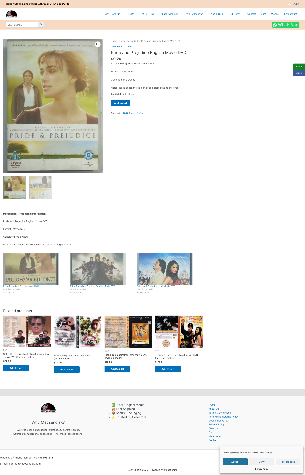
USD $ (297, 72)
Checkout (214, 428)
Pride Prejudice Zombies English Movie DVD (92, 286)
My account (290, 13)
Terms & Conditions (220, 412)
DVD (121, 41)
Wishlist (275, 13)
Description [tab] (10, 213)
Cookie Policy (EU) (219, 420)
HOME (212, 404)
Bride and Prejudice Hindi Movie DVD (156, 286)
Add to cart (120, 103)
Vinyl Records (112, 13)
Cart (263, 13)
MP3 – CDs (148, 13)
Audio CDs (217, 13)
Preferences (288, 461)
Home (114, 41)
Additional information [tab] (33, 213)
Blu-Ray (235, 13)
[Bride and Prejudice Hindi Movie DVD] (169, 269)
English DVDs (132, 41)
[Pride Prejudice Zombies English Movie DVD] (102, 269)
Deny (262, 461)
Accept (235, 461)
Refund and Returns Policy (223, 416)
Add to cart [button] (16, 368)
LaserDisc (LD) (170, 13)
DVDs (131, 13)
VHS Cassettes (194, 13)
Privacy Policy (261, 469)
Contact (251, 13)
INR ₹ (297, 66)
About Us (214, 408)
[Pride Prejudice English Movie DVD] (35, 269)
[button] (98, 44)
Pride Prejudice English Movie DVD (21, 286)
